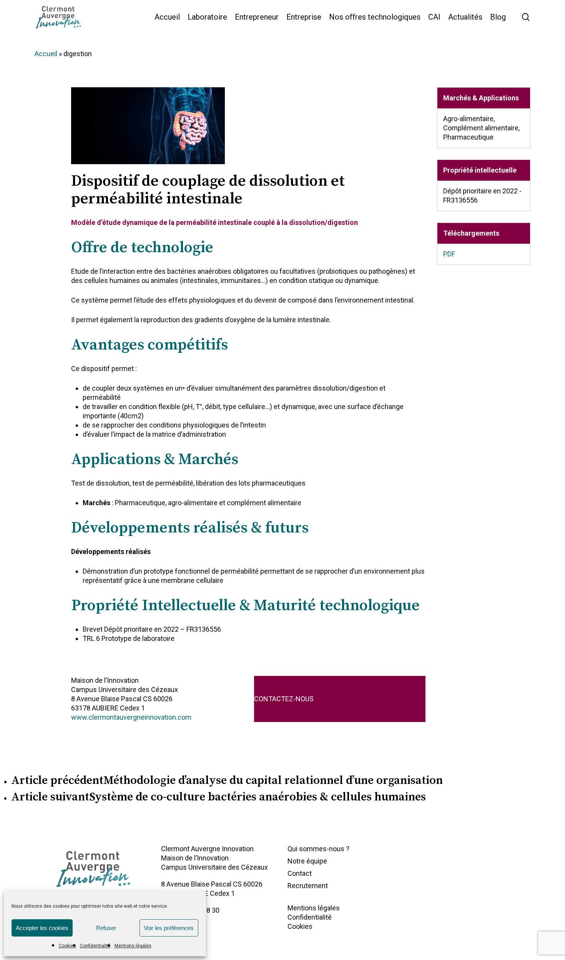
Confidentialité (95, 945)
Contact (299, 873)
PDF (449, 254)
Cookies (67, 945)
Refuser (106, 928)
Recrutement (307, 886)
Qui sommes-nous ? (318, 849)
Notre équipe (307, 861)
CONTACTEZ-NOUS (284, 699)
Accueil (46, 54)
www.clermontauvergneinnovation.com (131, 717)
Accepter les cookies (42, 928)
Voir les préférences (169, 928)
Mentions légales (133, 945)
